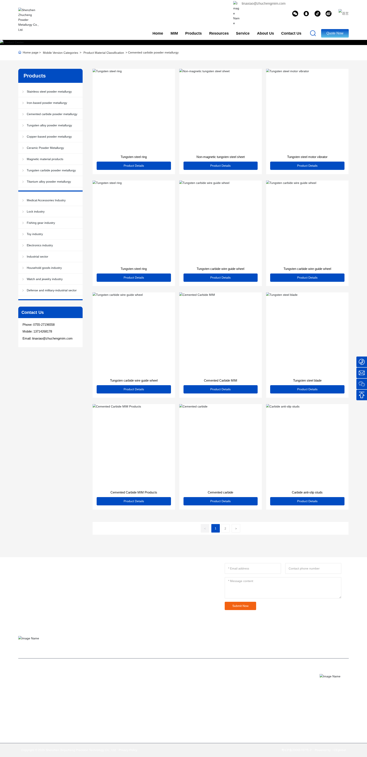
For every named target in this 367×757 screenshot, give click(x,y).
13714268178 (42, 331)
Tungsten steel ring (134, 157)
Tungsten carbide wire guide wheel (220, 269)
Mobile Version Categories (60, 52)
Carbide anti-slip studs (307, 492)
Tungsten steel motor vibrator (307, 157)
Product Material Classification (103, 52)
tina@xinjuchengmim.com (265, 676)
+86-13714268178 (260, 690)
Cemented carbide (220, 492)
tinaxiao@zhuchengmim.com (263, 3)
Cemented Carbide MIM (220, 380)
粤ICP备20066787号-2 (296, 750)
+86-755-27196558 (273, 683)
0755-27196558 (44, 324)
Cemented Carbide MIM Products (133, 492)
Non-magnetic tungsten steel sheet (220, 157)
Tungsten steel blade (307, 380)
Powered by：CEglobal (330, 750)
